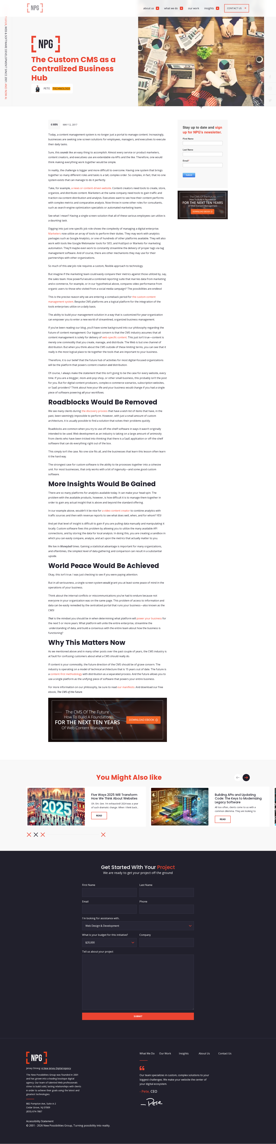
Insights (184, 1053)
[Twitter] (270, 100)
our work (193, 8)
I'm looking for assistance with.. (101, 918)
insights (209, 8)
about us (148, 8)
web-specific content (114, 337)
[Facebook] (270, 77)
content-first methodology (66, 674)
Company (145, 935)
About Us (204, 1053)
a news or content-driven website (91, 188)
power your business (149, 618)
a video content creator (116, 510)
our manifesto (125, 687)
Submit (138, 1016)
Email (85, 901)
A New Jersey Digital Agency (56, 1068)
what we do (171, 8)
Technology (61, 88)
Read (99, 815)
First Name (88, 885)
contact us (234, 8)
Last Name (145, 885)
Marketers (54, 233)
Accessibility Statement (40, 1121)
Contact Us (224, 1053)
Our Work (165, 1053)
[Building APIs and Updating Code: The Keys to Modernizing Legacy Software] (179, 807)
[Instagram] (270, 88)
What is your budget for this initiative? (105, 935)
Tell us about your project (97, 951)
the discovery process (94, 411)
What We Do (147, 1053)
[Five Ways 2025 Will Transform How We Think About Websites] (56, 807)
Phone (143, 901)
